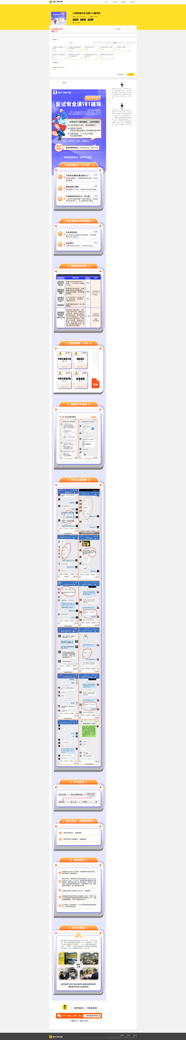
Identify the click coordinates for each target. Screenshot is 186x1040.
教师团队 (123, 2)
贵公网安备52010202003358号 (121, 1037)
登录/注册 (132, 2)
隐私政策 (122, 1035)
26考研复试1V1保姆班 (121, 47)
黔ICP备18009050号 (132, 1037)
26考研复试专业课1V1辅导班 (106, 47)
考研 (97, 2)
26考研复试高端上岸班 (89, 47)
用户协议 (128, 1035)
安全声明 (135, 1035)
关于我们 (114, 2)
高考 (106, 2)
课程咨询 (129, 29)
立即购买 (131, 74)
